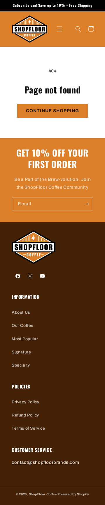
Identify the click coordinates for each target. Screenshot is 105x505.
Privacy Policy (25, 402)
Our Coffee (23, 325)
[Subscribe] (86, 204)
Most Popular (25, 339)
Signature (21, 352)
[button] (59, 28)
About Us (21, 312)
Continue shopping (52, 110)
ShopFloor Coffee (43, 494)
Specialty (21, 365)
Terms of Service (28, 428)
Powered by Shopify (73, 494)
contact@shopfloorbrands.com (45, 462)
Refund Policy (25, 415)
